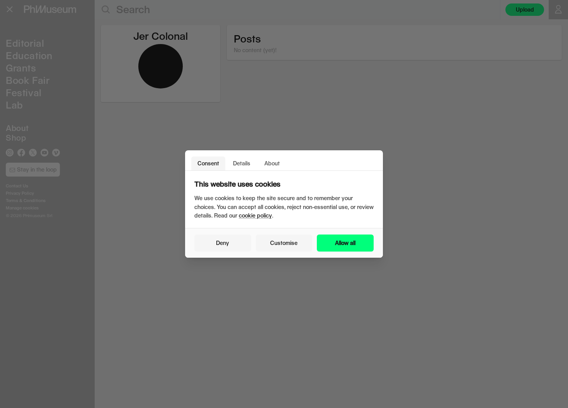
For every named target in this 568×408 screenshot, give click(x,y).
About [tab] (272, 163)
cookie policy (255, 215)
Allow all (345, 243)
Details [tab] (241, 163)
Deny (222, 243)
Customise (284, 243)
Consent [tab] (208, 163)
